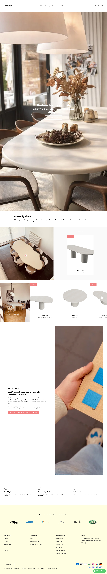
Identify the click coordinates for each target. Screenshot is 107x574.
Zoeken (32, 538)
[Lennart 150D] (75, 298)
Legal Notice (59, 538)
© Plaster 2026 (8, 568)
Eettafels (6, 538)
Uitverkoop (7, 541)
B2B (5, 547)
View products (53, 117)
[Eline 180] (45, 298)
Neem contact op (34, 541)
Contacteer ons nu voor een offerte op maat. (23, 412)
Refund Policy (59, 547)
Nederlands (8, 564)
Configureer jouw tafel (36, 544)
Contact (6, 550)
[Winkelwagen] (102, 6)
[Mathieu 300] (80, 251)
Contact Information (61, 553)
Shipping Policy (59, 544)
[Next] (102, 297)
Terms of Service (60, 550)
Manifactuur (7, 544)
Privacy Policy (59, 541)
